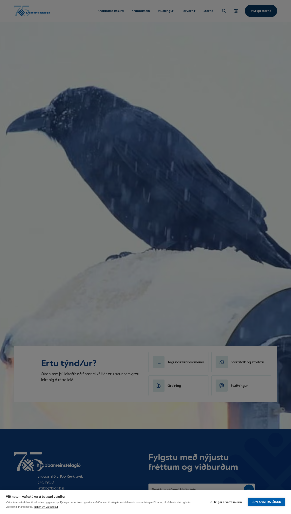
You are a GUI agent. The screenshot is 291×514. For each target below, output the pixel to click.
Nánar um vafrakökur (46, 506)
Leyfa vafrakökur (266, 502)
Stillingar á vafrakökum (226, 502)
